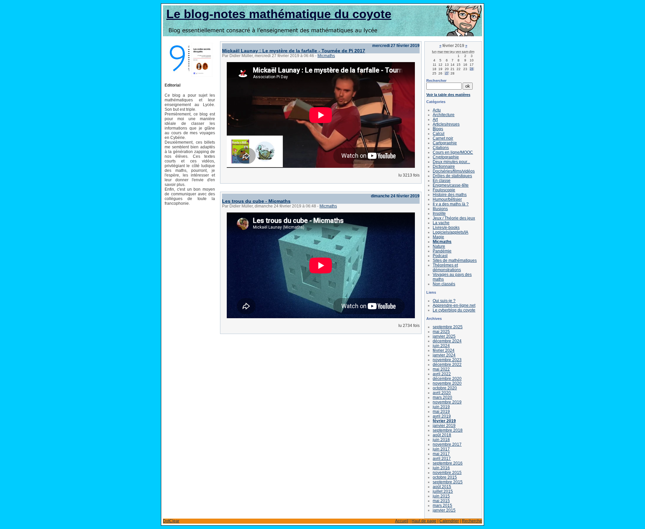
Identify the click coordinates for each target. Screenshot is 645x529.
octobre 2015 (445, 477)
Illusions (440, 208)
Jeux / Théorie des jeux (454, 218)
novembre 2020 (447, 383)
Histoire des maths (450, 194)
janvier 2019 (444, 425)
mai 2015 (441, 500)
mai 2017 (441, 453)
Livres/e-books (446, 227)
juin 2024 (441, 345)
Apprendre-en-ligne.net (454, 305)
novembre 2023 (447, 359)
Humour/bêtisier (447, 199)
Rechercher (436, 81)
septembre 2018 (448, 430)
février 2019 (444, 421)
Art (435, 119)
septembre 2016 (448, 463)
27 (446, 73)
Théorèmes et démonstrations (447, 267)
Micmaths (326, 55)
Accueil (401, 521)
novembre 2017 (447, 444)
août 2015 (442, 486)
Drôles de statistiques (452, 176)
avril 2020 (442, 392)
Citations (441, 147)
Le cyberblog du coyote (454, 310)
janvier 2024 (444, 355)
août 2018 (442, 435)
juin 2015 (441, 496)
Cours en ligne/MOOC (453, 152)
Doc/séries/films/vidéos (454, 171)
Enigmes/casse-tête (451, 185)
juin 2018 (441, 439)
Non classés (444, 284)
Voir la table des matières (448, 95)
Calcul (438, 133)
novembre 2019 (447, 402)
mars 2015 (442, 505)
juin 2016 (441, 468)
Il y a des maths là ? (451, 204)
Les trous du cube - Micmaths (256, 201)
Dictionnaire (444, 166)
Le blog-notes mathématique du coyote (278, 14)
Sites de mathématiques (455, 260)
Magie (438, 237)
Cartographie (445, 143)
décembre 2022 (447, 364)
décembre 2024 (447, 341)
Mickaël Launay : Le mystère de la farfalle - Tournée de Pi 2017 (293, 50)
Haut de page (424, 521)
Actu (437, 110)
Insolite (439, 213)
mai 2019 (441, 411)
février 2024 (444, 350)
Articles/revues (446, 124)
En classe (441, 180)
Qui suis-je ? (444, 300)
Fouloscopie (444, 190)
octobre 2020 (445, 388)
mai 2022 (441, 369)
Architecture (444, 114)
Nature (439, 246)
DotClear (171, 521)
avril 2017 (442, 458)
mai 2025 (441, 331)
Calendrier (449, 521)
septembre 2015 (448, 482)
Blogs (438, 129)
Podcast (440, 255)
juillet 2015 (443, 491)
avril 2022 (442, 374)
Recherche (472, 521)
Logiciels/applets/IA (450, 232)
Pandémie (442, 251)
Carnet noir (443, 138)
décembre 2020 (447, 378)
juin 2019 (441, 406)
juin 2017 (441, 449)
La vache (441, 223)
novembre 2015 (447, 472)
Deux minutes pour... (451, 161)
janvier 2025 (444, 336)
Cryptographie (446, 157)
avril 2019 (442, 416)
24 (471, 68)
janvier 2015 (444, 510)
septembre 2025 (448, 327)
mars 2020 (442, 397)
